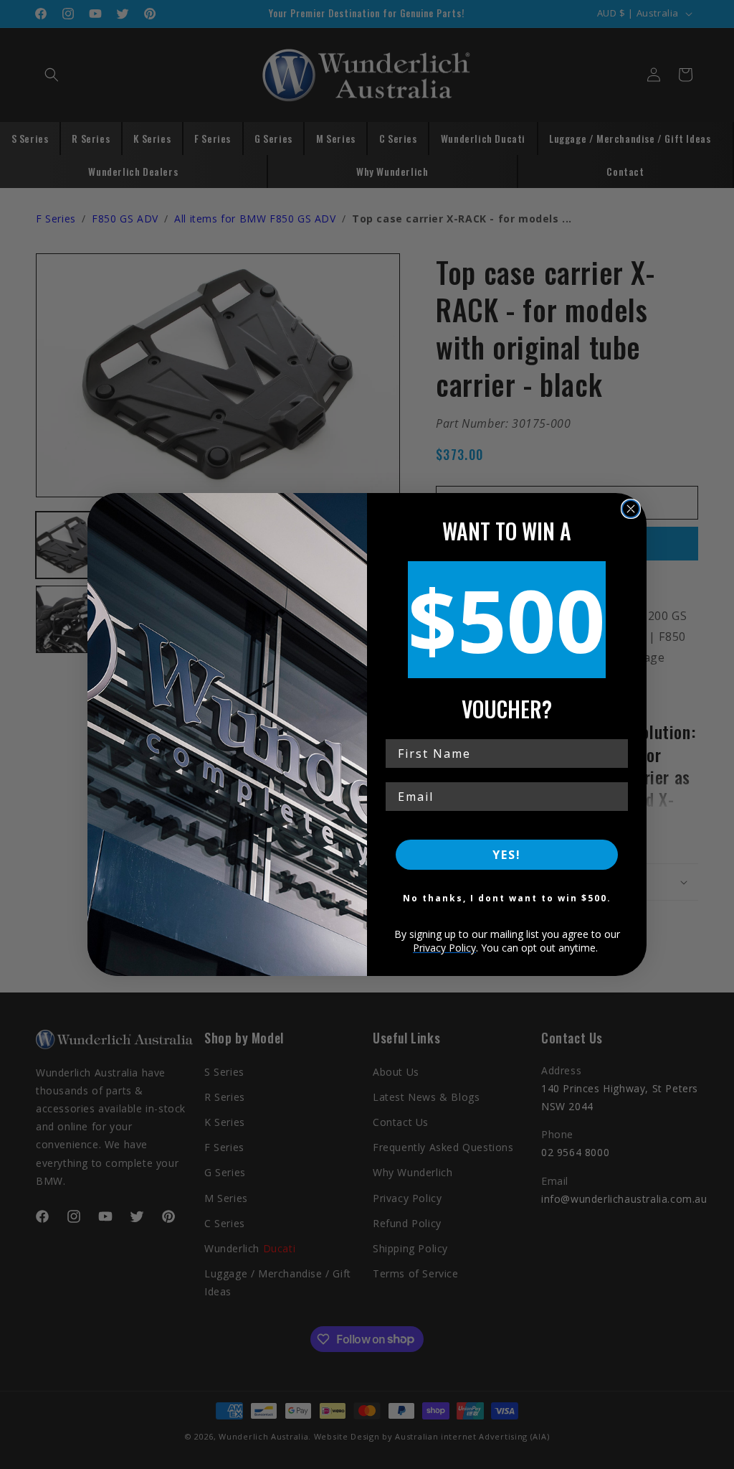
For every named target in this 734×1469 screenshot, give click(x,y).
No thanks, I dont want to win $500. (507, 898)
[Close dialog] (630, 508)
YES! (506, 855)
